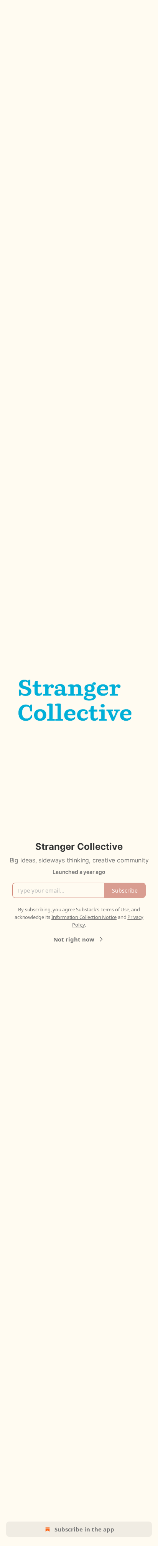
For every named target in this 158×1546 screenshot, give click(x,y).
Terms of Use (114, 909)
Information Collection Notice (84, 917)
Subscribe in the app (84, 1529)
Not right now (73, 939)
